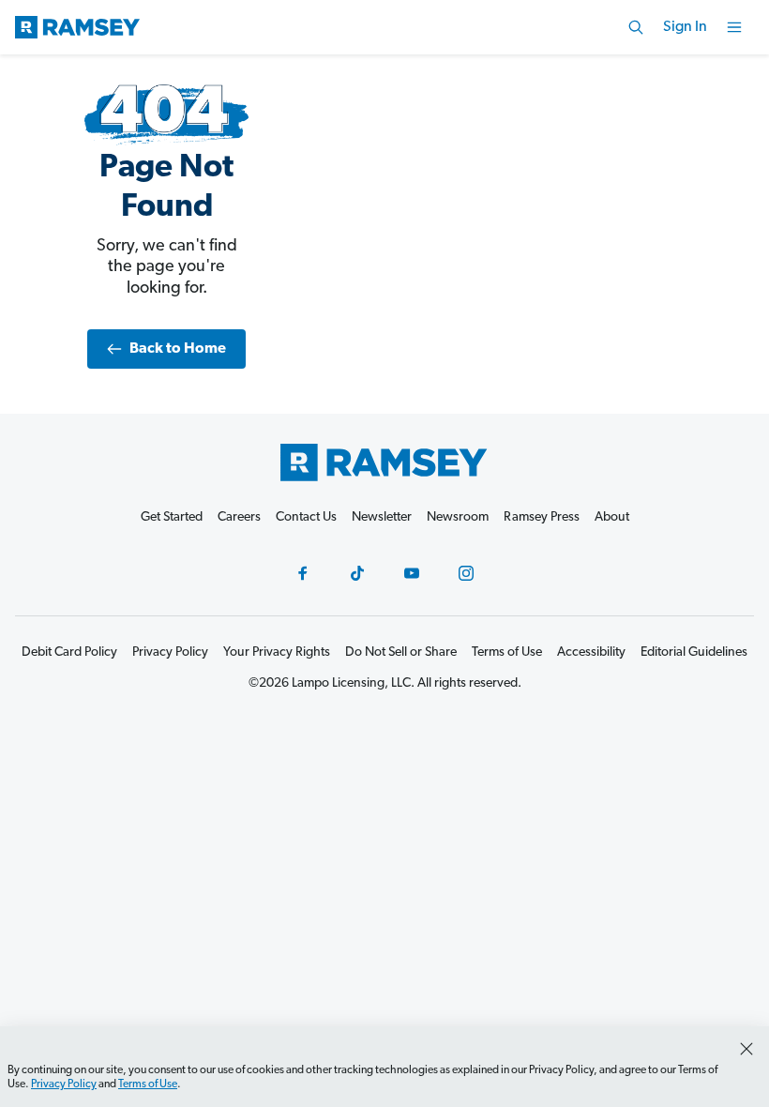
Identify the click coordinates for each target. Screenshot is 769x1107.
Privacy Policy (64, 1084)
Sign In (685, 27)
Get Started (172, 517)
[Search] (636, 27)
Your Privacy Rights (276, 652)
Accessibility (591, 652)
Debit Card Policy (69, 652)
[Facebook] (303, 573)
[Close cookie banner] (746, 1049)
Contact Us (306, 517)
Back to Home (177, 348)
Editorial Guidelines (694, 652)
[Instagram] (466, 573)
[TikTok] (357, 573)
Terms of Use (147, 1084)
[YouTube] (411, 573)
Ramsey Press (542, 517)
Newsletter (382, 517)
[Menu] (734, 27)
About (612, 517)
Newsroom (458, 517)
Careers (239, 517)
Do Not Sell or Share (401, 652)
